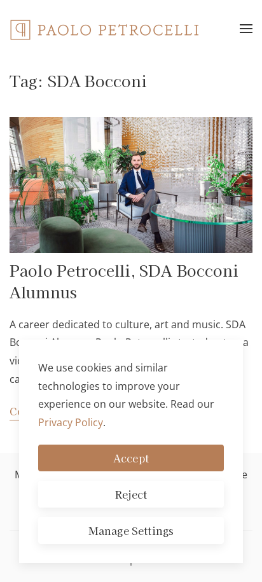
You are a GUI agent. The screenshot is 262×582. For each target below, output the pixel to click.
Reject (131, 494)
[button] (246, 28)
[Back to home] (105, 28)
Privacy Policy (70, 422)
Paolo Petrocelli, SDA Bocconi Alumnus (124, 281)
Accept (131, 458)
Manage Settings (131, 530)
